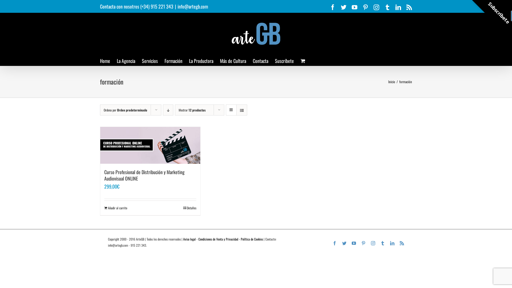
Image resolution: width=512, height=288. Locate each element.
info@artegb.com (193, 6)
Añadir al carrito (117, 208)
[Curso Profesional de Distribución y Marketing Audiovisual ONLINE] (150, 145)
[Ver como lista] (242, 110)
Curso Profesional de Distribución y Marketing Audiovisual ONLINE (144, 175)
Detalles (191, 208)
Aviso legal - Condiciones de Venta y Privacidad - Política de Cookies (223, 239)
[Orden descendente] (168, 110)
